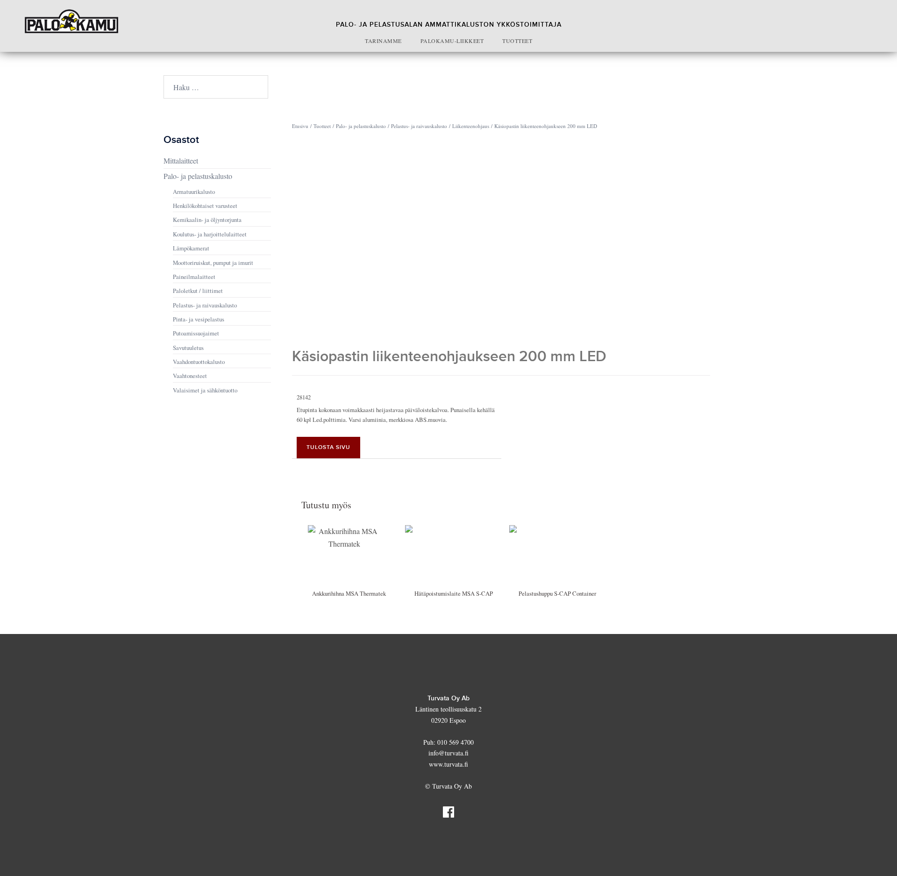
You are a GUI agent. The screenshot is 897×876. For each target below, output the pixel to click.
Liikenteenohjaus (470, 125)
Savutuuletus (188, 347)
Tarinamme (383, 40)
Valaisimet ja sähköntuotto (205, 390)
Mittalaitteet (181, 160)
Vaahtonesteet (190, 375)
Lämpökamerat (191, 248)
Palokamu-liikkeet (452, 40)
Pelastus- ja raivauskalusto (419, 125)
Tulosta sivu (328, 447)
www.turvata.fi (448, 764)
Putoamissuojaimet (196, 333)
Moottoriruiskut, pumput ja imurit (213, 262)
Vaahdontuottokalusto (199, 361)
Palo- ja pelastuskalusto (361, 125)
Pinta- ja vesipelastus (198, 319)
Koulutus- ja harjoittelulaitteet (210, 234)
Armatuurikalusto (194, 191)
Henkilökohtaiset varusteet (205, 205)
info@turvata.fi (448, 752)
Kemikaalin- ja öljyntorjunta (207, 219)
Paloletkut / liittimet (198, 290)
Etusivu (300, 125)
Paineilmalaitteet (194, 276)
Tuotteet (517, 40)
